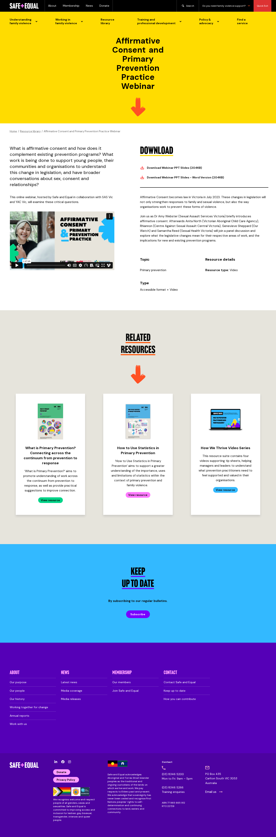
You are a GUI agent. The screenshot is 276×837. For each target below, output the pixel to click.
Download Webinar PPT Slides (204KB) (174, 168)
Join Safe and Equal (125, 690)
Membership (71, 5)
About (52, 5)
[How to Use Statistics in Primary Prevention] (138, 421)
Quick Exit (262, 5)
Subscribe (137, 614)
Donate (104, 5)
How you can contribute (180, 699)
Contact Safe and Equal (180, 682)
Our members (121, 682)
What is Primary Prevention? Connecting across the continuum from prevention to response (50, 455)
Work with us (18, 724)
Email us (210, 792)
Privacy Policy (66, 780)
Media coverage (71, 690)
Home (13, 131)
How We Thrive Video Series (225, 448)
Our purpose (18, 682)
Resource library (30, 131)
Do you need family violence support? (223, 5)
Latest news (69, 682)
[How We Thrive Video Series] (225, 421)
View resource (50, 500)
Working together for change (29, 707)
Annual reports (19, 715)
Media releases (71, 699)
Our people (17, 690)
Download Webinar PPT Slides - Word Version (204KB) (185, 177)
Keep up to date (174, 690)
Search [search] (190, 5)
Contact (170, 672)
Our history (17, 699)
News (89, 5)
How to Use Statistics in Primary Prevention (138, 450)
